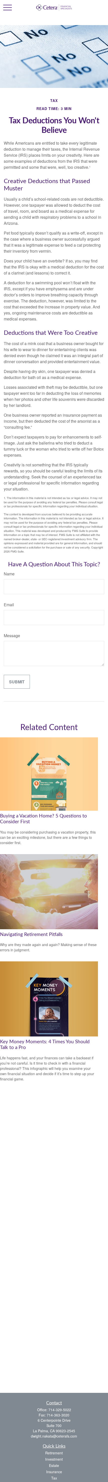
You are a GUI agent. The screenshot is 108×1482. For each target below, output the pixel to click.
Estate (54, 1465)
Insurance (54, 1471)
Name (9, 574)
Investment (54, 1459)
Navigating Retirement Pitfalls (31, 934)
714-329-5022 (59, 1409)
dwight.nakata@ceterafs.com (54, 1436)
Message (12, 635)
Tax (54, 1477)
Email (9, 605)
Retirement (54, 1452)
